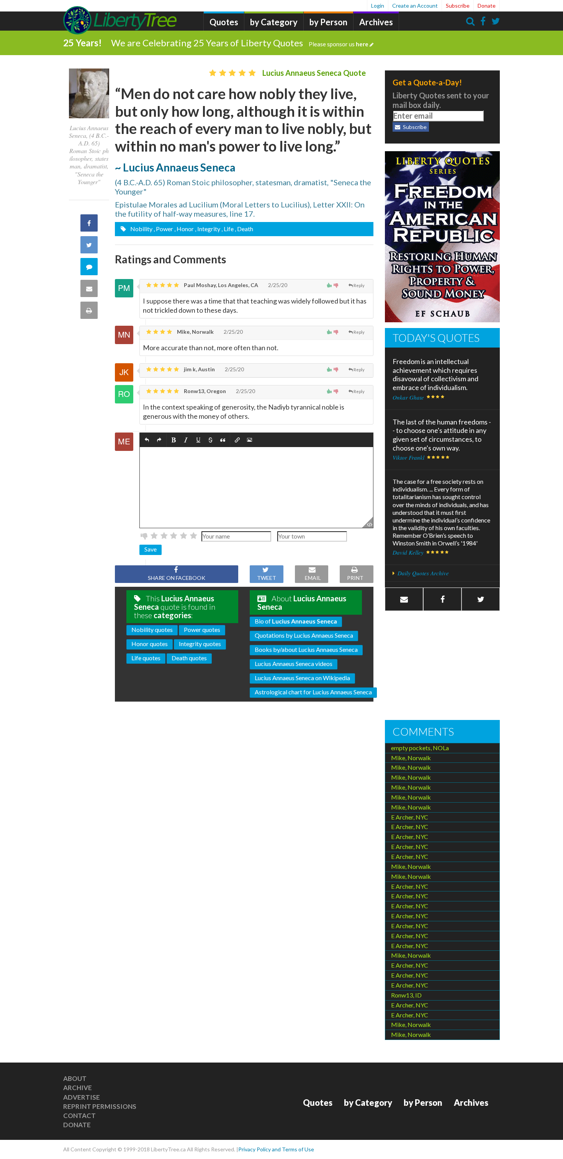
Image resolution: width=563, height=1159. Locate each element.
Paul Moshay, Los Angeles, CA (220, 285)
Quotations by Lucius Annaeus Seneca (304, 635)
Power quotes (202, 629)
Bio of (296, 621)
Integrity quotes (200, 643)
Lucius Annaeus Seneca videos (293, 663)
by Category (274, 22)
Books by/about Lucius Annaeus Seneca (306, 649)
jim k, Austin (199, 369)
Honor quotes (149, 643)
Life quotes (145, 657)
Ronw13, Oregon (204, 391)
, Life (227, 228)
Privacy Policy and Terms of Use (276, 1149)
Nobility (140, 228)
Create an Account (415, 5)
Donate (487, 5)
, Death (244, 228)
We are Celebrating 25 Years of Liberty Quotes (239, 42)
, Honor (184, 228)
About (75, 1078)
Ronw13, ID (406, 995)
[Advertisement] (442, 666)
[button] (147, 440)
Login (377, 5)
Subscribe (458, 5)
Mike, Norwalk (195, 331)
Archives (376, 22)
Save (150, 549)
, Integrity (207, 228)
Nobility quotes (152, 629)
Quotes (223, 22)
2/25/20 (277, 285)
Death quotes (189, 657)
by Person (328, 22)
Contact (79, 1116)
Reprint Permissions (99, 1106)
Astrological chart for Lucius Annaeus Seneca (313, 691)
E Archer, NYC (409, 817)
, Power (163, 228)
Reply (359, 285)
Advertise (81, 1097)
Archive (77, 1088)
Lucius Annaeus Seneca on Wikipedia (302, 677)
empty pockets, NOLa (420, 747)
